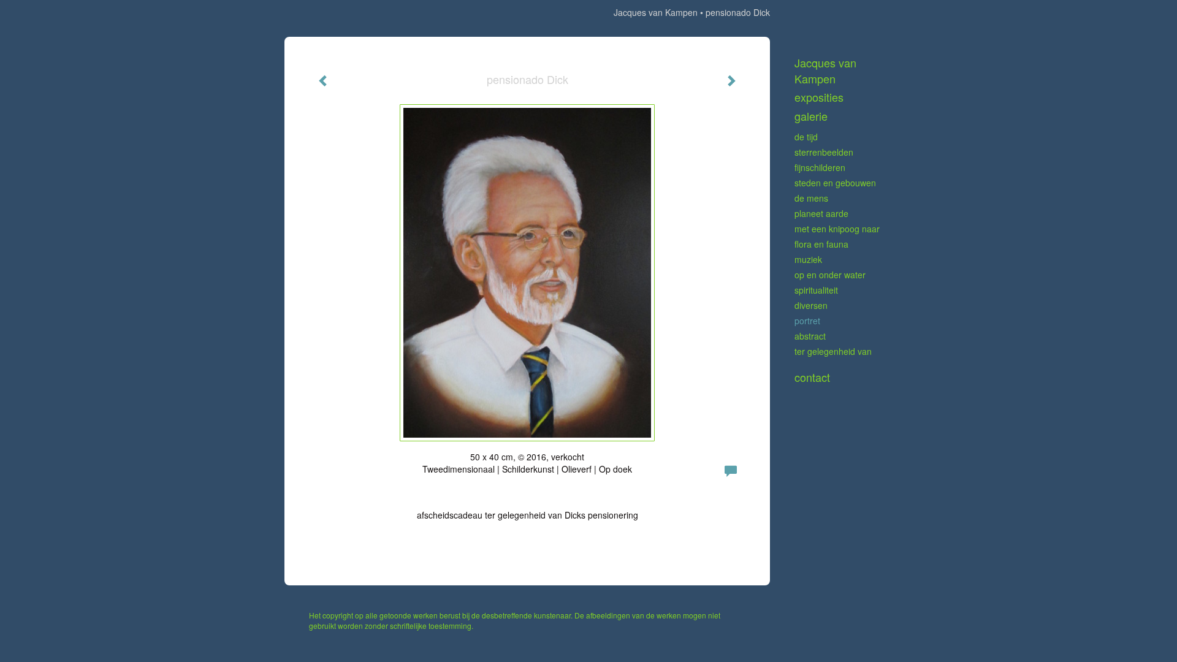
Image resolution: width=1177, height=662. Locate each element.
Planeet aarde (821, 213)
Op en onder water (830, 274)
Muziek (808, 259)
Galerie (811, 116)
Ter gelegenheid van (833, 351)
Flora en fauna (821, 244)
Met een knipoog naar (837, 229)
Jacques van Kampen (656, 12)
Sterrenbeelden (823, 152)
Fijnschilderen (819, 167)
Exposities (819, 97)
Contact (812, 377)
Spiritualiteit (816, 290)
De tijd (806, 137)
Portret (807, 320)
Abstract (810, 336)
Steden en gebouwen (835, 183)
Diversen (811, 305)
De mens (811, 198)
